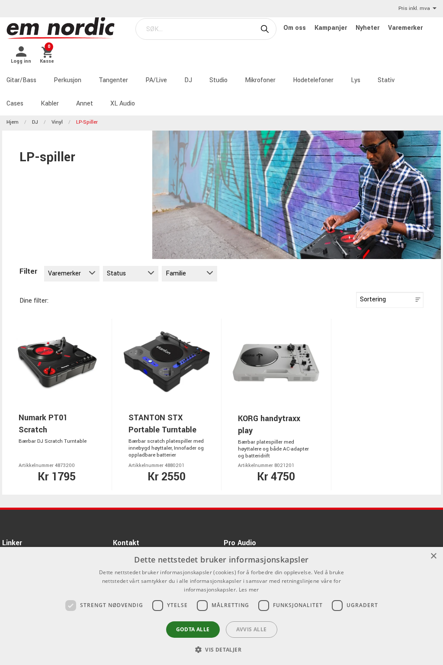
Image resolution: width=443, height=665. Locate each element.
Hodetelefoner (313, 80)
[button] (221, 649)
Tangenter (113, 80)
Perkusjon (67, 80)
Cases (14, 103)
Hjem (12, 122)
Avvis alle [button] (251, 629)
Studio (218, 80)
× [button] (433, 556)
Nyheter (368, 27)
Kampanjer (332, 27)
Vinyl (57, 122)
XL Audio (122, 103)
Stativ (386, 80)
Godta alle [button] (193, 629)
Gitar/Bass (21, 80)
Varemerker (405, 27)
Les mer (249, 589)
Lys (355, 80)
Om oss (295, 27)
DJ (188, 80)
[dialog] (221, 606)
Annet (84, 103)
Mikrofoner (260, 80)
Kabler (50, 103)
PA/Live (156, 80)
